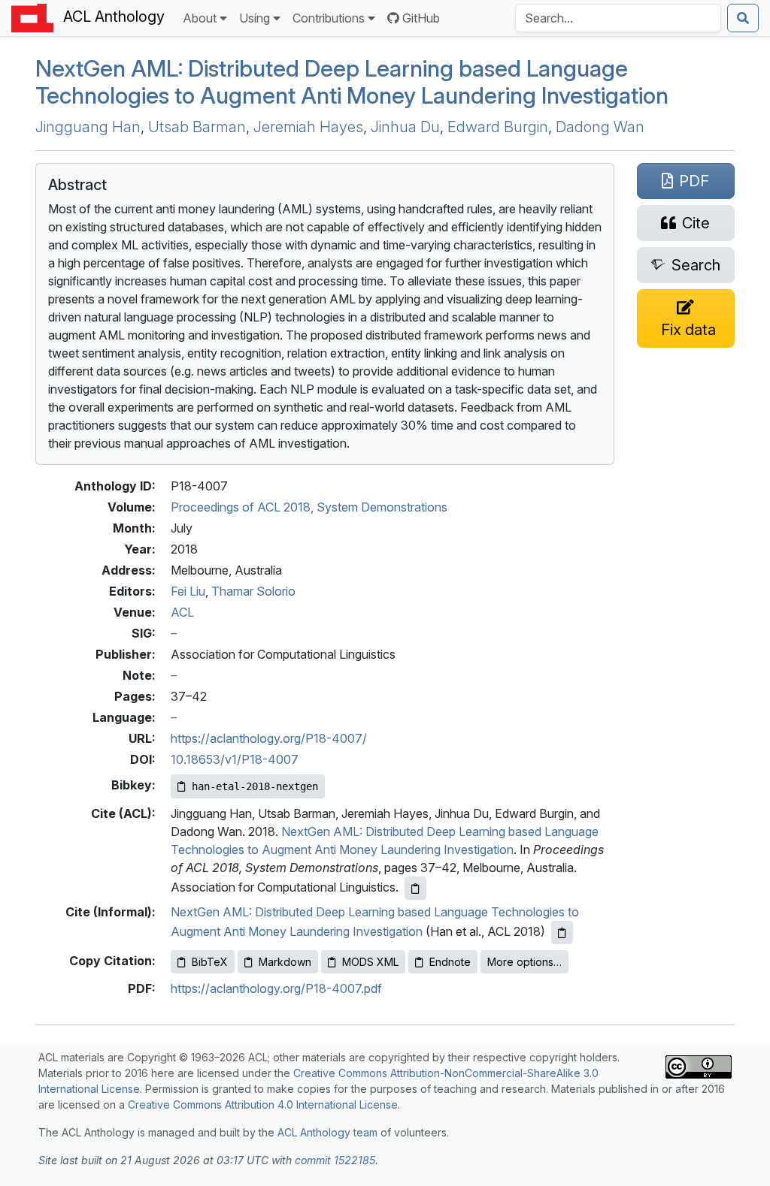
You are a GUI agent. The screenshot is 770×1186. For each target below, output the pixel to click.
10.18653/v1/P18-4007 (235, 759)
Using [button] (254, 18)
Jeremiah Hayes (308, 127)
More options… (524, 961)
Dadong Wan (600, 127)
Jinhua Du (405, 127)
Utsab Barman (197, 127)
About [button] (200, 18)
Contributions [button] (329, 18)
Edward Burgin (497, 127)
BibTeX (210, 961)
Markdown (285, 961)
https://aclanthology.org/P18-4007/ (269, 738)
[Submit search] (743, 18)
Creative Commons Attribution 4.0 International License (263, 1104)
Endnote (450, 961)
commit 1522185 (335, 1160)
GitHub (421, 18)
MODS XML (370, 961)
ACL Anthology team (327, 1132)
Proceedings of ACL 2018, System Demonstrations (309, 507)
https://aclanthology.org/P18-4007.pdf (276, 988)
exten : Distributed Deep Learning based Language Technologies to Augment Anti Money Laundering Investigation (351, 82)
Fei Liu (188, 591)
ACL (182, 612)
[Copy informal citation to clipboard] (562, 932)
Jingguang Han (88, 127)
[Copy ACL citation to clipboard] (415, 888)
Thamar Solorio (253, 591)
